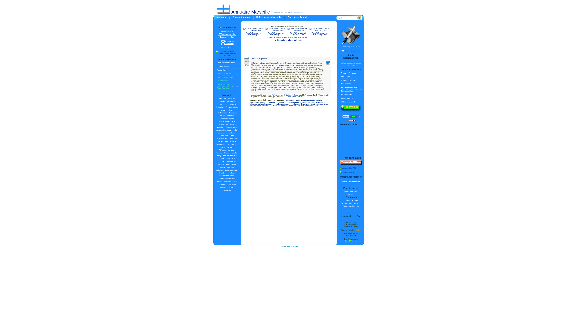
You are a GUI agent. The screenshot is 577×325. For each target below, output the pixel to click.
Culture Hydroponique (259, 59)
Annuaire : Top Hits (348, 80)
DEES (221, 173)
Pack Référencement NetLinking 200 (254, 34)
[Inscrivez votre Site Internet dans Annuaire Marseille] (351, 112)
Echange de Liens (350, 191)
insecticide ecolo (311, 106)
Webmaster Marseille (351, 206)
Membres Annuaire (348, 98)
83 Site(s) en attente (348, 102)
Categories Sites (347, 91)
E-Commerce (290, 97)
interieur (319, 100)
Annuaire (221, 17)
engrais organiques (307, 102)
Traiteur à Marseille (227, 31)
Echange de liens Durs (225, 66)
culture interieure (308, 100)
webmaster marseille (227, 176)
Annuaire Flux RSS (349, 168)
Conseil (221, 161)
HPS (298, 106)
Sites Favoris (346, 76)
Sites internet (223, 124)
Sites (226, 104)
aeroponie (264, 102)
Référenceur (222, 113)
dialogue (232, 133)
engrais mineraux (292, 102)
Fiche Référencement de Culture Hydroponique (284, 95)
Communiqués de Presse (351, 47)
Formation (231, 116)
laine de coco (267, 106)
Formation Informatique (228, 188)
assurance (222, 184)
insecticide (280, 102)
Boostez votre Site (227, 37)
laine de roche (255, 106)
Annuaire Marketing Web (351, 203)
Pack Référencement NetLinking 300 (276, 34)
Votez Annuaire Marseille (226, 63)
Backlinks (231, 98)
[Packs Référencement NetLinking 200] (254, 30)
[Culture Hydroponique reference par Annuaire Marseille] (260, 63)
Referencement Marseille (269, 17)
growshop (227, 181)
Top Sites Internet (227, 47)
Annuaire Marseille (250, 12)
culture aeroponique (284, 104)
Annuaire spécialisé (230, 156)
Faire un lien (221, 70)
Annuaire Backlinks (351, 200)
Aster (234, 121)
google (220, 104)
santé (228, 158)
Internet (222, 101)
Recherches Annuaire (349, 87)
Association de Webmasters (226, 143)
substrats (219, 170)
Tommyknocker (224, 121)
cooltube (292, 106)
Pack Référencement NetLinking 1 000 (320, 34)
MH (302, 106)
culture (297, 100)
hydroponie (254, 102)
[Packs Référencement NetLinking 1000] (320, 30)
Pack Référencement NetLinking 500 (298, 34)
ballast (221, 158)
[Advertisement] (287, 48)
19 (246, 58)
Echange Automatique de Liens (351, 64)
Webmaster (231, 101)
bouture (276, 106)
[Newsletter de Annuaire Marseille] (351, 164)
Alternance (224, 136)
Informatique (230, 173)
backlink (233, 124)
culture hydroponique (266, 104)
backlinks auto (222, 138)
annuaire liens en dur (224, 130)
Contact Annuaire (241, 17)
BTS (233, 158)
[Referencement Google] (351, 117)
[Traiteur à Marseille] (227, 34)
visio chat (230, 147)
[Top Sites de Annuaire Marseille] (227, 44)
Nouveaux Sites (347, 95)
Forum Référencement (351, 182)
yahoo (230, 110)
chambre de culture (301, 104)
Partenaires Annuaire (298, 17)
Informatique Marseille (227, 118)
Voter (247, 66)
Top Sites (230, 167)
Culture (299, 97)
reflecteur (284, 106)
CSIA (232, 136)
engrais (272, 102)
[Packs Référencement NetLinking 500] (297, 30)
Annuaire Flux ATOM (349, 172)
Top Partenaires (347, 84)
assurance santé (231, 170)
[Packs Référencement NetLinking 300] (276, 30)
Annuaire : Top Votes (348, 73)
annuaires (220, 127)
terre (235, 181)
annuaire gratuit (231, 127)
